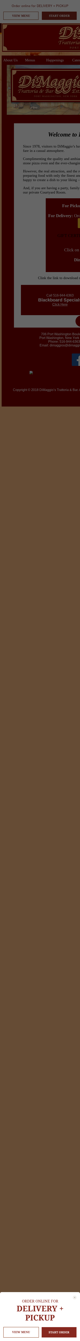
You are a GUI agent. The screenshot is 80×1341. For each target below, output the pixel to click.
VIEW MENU (21, 1332)
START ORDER (59, 1332)
